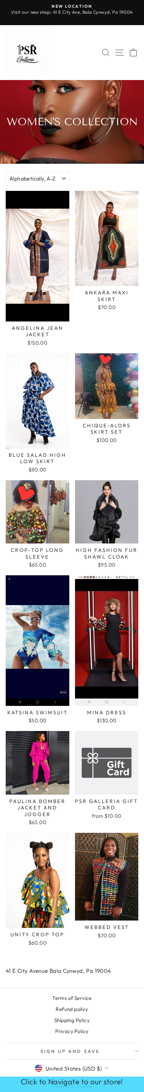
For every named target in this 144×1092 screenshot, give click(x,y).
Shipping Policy (72, 1020)
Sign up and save (70, 1051)
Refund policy (72, 1009)
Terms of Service (72, 998)
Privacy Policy (72, 1031)
